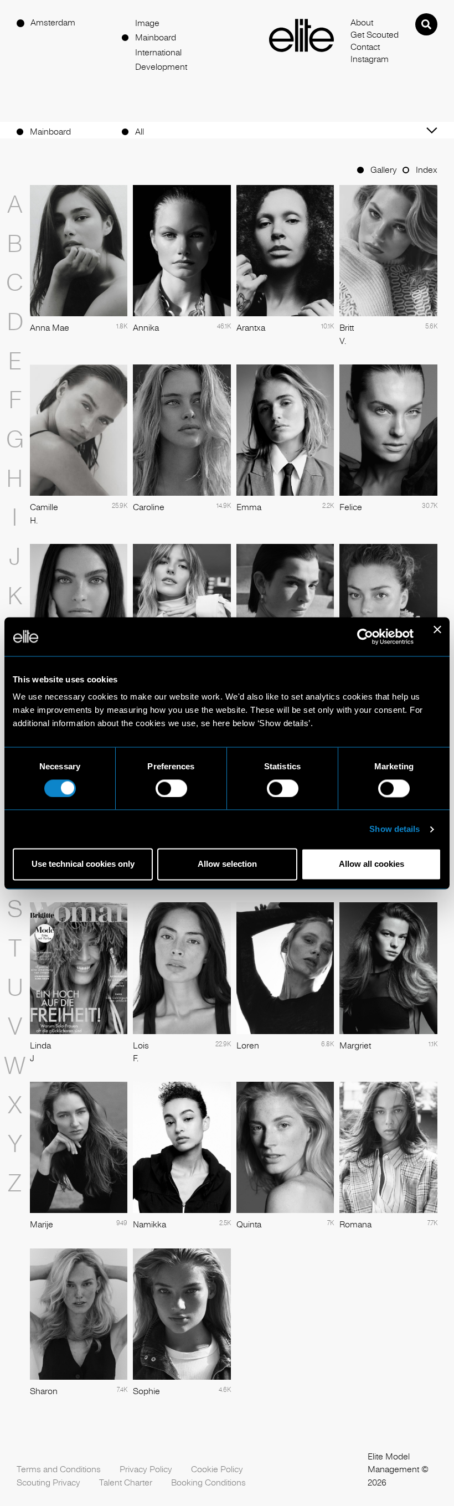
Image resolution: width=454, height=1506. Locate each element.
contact (365, 47)
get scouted (374, 35)
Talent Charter (125, 1483)
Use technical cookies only (83, 864)
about (361, 23)
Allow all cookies (371, 864)
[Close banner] (437, 636)
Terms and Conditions (59, 1469)
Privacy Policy (146, 1469)
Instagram (369, 59)
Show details (394, 829)
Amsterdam (52, 23)
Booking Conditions (208, 1483)
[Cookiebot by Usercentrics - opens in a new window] (365, 636)
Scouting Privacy (48, 1483)
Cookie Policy (217, 1469)
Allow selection (227, 864)
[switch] (171, 788)
